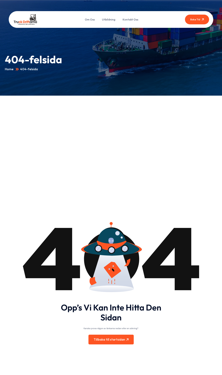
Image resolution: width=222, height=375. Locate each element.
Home (9, 69)
